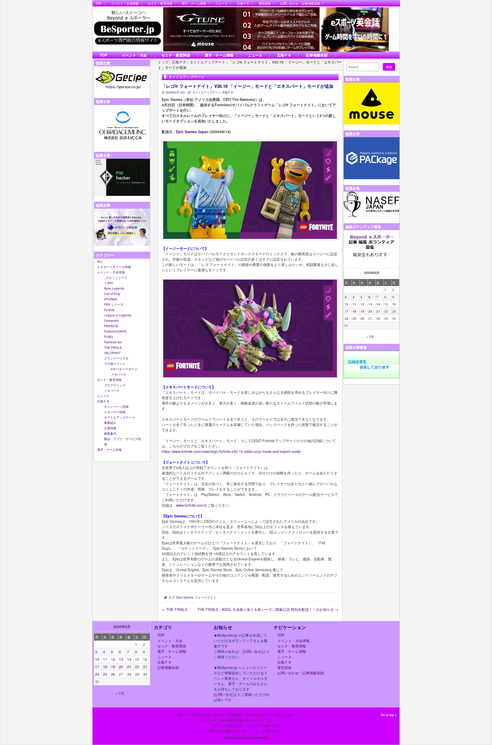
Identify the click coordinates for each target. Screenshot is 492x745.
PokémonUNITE (115, 331)
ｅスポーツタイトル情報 (114, 266)
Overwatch (111, 320)
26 (362, 318)
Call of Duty (112, 293)
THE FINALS (113, 347)
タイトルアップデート (119, 417)
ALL (100, 261)
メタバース (118, 374)
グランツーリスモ (116, 358)
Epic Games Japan (192, 131)
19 (362, 311)
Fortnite (109, 309)
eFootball (110, 299)
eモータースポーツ (124, 369)
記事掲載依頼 (316, 55)
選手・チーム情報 (194, 3)
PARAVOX (111, 326)
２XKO (108, 283)
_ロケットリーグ (115, 277)
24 (346, 318)
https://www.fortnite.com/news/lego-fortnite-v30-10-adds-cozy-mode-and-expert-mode (231, 451)
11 (354, 304)
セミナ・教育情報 (160, 3)
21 (378, 311)
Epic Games (184, 597)
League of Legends (117, 315)
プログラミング (115, 385)
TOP (99, 3)
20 (370, 311)
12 (362, 304)
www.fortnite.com (190, 505)
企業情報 (110, 428)
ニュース (222, 3)
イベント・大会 (134, 55)
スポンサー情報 (115, 412)
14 (378, 304)
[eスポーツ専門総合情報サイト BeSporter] (127, 29)
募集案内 (110, 433)
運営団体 (265, 3)
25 (354, 318)
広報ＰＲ (243, 3)
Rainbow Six (113, 342)
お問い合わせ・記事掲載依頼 (300, 3)
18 (354, 311)
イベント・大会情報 (125, 3)
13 (370, 304)
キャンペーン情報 (116, 406)
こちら (249, 725)
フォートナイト (205, 597)
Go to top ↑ (389, 714)
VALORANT (112, 352)
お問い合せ (252, 651)
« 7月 (370, 336)
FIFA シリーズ (113, 304)
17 (346, 311)
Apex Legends (114, 288)
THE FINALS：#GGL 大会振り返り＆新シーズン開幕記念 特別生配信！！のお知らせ (268, 609)
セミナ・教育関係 (175, 55)
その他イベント (115, 363)
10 (346, 304)
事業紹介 (110, 422)
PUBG (108, 336)
